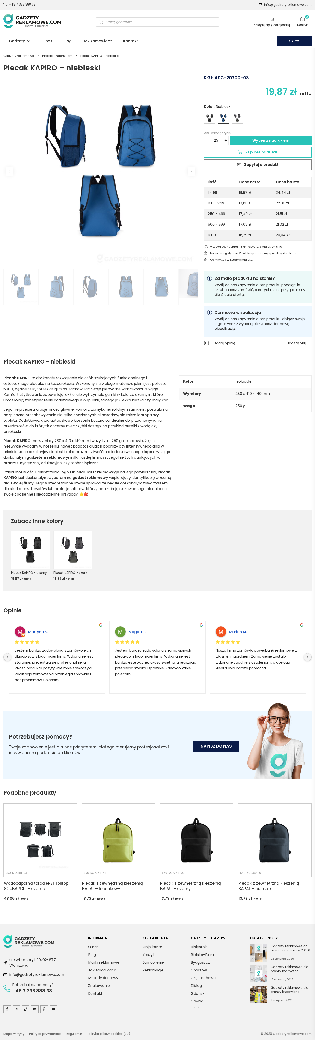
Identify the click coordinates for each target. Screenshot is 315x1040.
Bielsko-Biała (202, 954)
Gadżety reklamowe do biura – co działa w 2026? (291, 948)
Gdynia (197, 1001)
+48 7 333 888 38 (22, 4)
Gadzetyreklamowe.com (292, 1033)
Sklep (294, 41)
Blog (67, 41)
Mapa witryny (13, 1033)
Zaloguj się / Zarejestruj (271, 25)
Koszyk (302, 22)
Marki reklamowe (103, 962)
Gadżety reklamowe (18, 56)
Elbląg (196, 985)
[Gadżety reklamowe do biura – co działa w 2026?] (258, 953)
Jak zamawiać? (97, 41)
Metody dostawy (103, 977)
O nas (47, 41)
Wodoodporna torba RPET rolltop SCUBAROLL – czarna (36, 886)
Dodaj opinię (224, 343)
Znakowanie (99, 985)
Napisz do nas (216, 746)
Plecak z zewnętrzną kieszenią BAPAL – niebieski (268, 886)
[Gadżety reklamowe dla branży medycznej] (258, 974)
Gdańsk (198, 993)
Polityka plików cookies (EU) (108, 1033)
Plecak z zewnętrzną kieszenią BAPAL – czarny (190, 886)
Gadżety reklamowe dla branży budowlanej (289, 990)
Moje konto (152, 947)
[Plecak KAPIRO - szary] (237, 118)
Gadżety (17, 41)
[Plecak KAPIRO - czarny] (209, 118)
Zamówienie (153, 962)
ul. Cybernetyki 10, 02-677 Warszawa (32, 962)
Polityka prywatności (45, 1033)
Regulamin (74, 1033)
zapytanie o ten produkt (259, 285)
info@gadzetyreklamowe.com (288, 5)
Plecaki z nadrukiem (57, 56)
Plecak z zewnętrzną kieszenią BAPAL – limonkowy (112, 886)
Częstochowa (203, 977)
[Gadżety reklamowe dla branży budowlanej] (258, 995)
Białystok (199, 947)
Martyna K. (38, 631)
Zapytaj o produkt (261, 164)
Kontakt (130, 41)
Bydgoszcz (200, 962)
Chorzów (199, 970)
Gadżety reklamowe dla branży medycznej (289, 969)
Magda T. (137, 631)
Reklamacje (152, 970)
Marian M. (238, 631)
